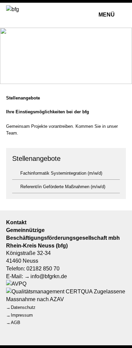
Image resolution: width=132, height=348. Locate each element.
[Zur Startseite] (25, 14)
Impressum (22, 315)
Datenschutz (23, 307)
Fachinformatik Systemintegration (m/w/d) (61, 173)
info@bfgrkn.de (48, 276)
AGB (15, 322)
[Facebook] (11, 331)
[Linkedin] (28, 331)
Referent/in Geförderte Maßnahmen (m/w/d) (62, 186)
